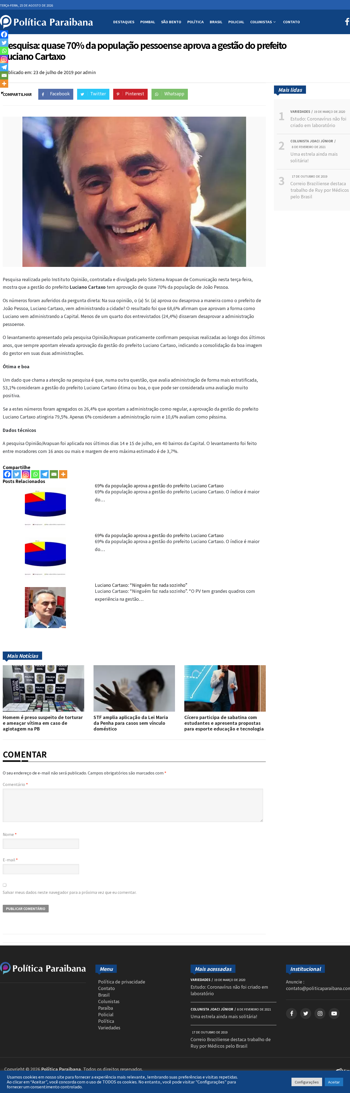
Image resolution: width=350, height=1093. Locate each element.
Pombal (147, 21)
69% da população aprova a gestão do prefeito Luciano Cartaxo (159, 485)
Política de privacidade (121, 981)
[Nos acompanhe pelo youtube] (334, 1013)
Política (195, 21)
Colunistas (261, 21)
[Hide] (2, 93)
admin (89, 72)
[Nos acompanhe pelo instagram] (319, 1013)
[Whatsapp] (35, 474)
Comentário (15, 784)
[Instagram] (26, 474)
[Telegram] (44, 474)
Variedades (109, 1027)
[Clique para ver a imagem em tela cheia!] (134, 265)
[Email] (54, 474)
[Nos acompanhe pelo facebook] (291, 1013)
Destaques (123, 21)
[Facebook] (7, 474)
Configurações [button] (307, 1082)
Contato (291, 21)
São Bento (171, 21)
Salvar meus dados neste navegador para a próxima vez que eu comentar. (69, 892)
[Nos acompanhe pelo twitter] (305, 1013)
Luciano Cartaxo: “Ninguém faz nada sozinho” (141, 585)
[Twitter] (17, 474)
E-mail (10, 859)
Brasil (216, 21)
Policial (236, 21)
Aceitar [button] (334, 1082)
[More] (63, 474)
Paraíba (105, 1007)
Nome (10, 834)
